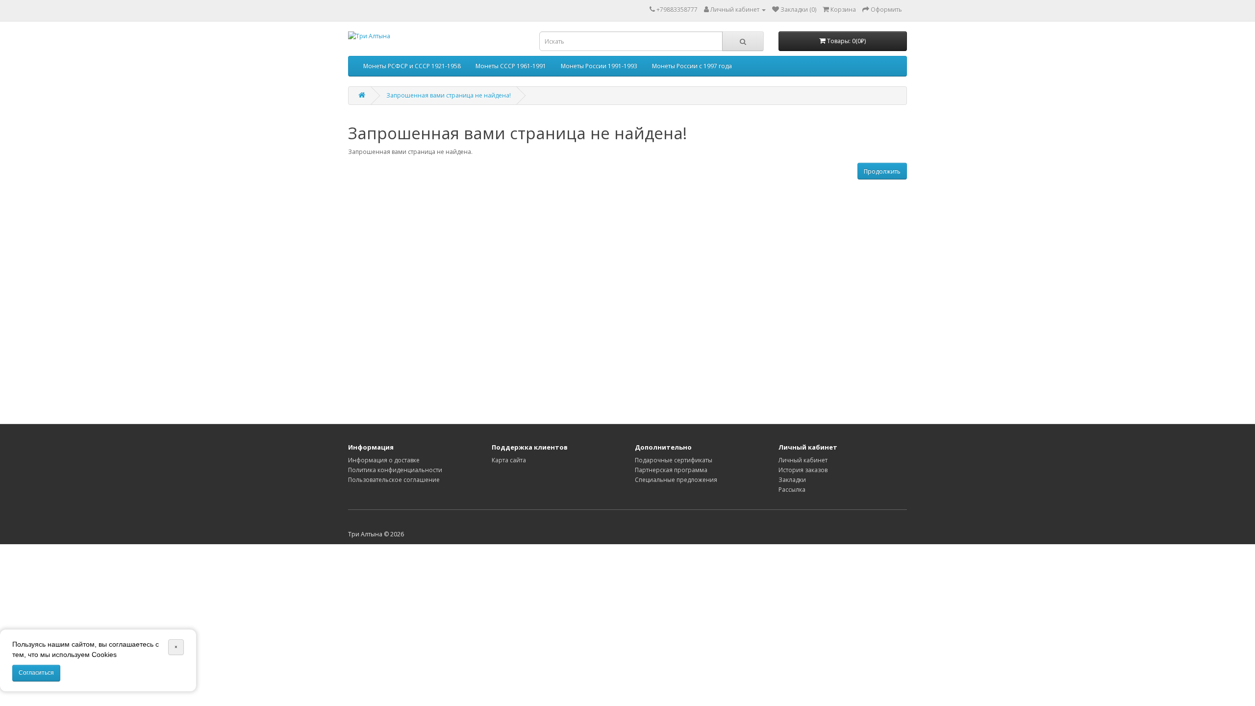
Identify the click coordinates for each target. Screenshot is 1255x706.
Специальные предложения (676, 480)
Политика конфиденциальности (395, 470)
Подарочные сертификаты (673, 460)
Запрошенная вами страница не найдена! (448, 95)
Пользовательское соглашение (394, 480)
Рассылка (791, 489)
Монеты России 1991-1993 (599, 66)
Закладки (792, 480)
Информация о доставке (384, 460)
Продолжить (882, 171)
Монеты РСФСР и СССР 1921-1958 (412, 66)
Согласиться (36, 672)
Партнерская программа (671, 470)
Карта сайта (509, 460)
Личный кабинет (803, 460)
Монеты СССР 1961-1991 (511, 66)
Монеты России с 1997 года (692, 66)
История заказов (803, 470)
